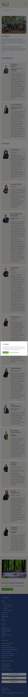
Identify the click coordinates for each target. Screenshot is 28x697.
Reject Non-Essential (14, 352)
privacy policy (17, 349)
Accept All (5, 352)
